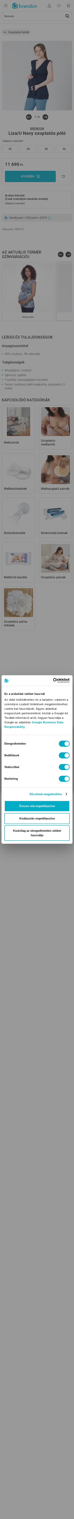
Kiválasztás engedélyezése (37, 818)
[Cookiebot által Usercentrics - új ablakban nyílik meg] (53, 680)
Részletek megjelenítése (46, 794)
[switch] (64, 755)
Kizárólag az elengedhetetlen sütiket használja (37, 833)
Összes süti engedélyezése (37, 806)
